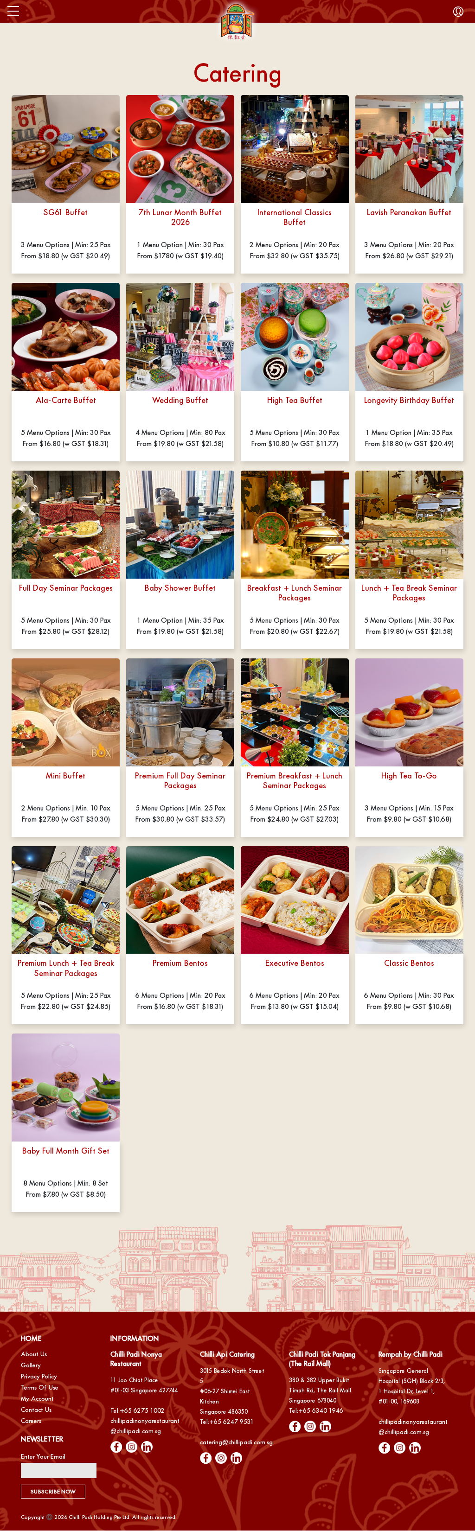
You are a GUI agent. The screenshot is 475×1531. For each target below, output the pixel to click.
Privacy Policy (39, 1376)
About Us (34, 1354)
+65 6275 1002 (142, 1411)
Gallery (31, 1365)
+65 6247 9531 (231, 1422)
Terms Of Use (39, 1387)
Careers (31, 1421)
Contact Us (36, 1410)
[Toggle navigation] (13, 11)
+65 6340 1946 (320, 1411)
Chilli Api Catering (227, 1354)
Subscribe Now (53, 1491)
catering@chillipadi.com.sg (236, 1442)
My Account (37, 1399)
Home (31, 1338)
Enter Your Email (43, 1457)
